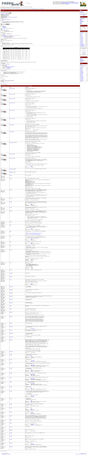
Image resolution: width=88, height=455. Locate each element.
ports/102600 (32, 374)
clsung (10, 368)
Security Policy (82, 21)
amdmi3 (10, 286)
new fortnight (82, 79)
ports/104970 (32, 360)
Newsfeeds (81, 61)
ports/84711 (32, 424)
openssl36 (82, 40)
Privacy (81, 22)
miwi (10, 323)
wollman (11, 446)
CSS (83, 453)
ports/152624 (32, 328)
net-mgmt (3, 13)
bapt (10, 175)
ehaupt (10, 354)
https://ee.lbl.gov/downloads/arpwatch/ (6, 19)
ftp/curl (6, 65)
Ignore (81, 70)
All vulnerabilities (84, 52)
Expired (81, 74)
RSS (85, 453)
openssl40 (82, 42)
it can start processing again (34, 8)
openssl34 (82, 36)
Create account (82, 12)
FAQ (81, 20)
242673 (31, 204)
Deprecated (82, 69)
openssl (81, 34)
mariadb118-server (83, 46)
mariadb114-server (83, 45)
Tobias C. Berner (11, 142)
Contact (81, 23)
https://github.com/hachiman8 (35, 234)
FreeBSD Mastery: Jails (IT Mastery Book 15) (70, 2)
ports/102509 (32, 378)
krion (10, 433)
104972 (31, 356)
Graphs (81, 64)
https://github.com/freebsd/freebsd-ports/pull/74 (33, 233)
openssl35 (82, 38)
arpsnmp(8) (4, 26)
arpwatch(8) (4, 27)
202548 (31, 239)
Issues (81, 19)
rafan (10, 398)
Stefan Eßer (11, 124)
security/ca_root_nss (11, 66)
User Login (81, 11)
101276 (31, 388)
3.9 (1, 13)
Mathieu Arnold (11, 172)
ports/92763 (32, 413)
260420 (31, 166)
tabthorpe (11, 302)
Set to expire (82, 75)
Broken (81, 68)
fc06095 (6, 16)
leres (10, 198)
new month (82, 80)
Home (81, 58)
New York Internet (82, 14)
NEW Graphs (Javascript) (83, 65)
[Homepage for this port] (1, 24)
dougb (10, 312)
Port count (82, 67)
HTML (82, 453)
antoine (10, 273)
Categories (81, 59)
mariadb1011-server (83, 44)
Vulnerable (82, 73)
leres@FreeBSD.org (6, 14)
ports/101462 (32, 383)
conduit (81, 33)
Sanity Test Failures (82, 60)
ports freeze (4, 8)
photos (67, 3)
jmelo (10, 359)
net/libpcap (7, 67)
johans (10, 373)
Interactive (82, 76)
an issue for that (42, 8)
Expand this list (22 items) (4, 29)
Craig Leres (11, 88)
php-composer (82, 32)
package (5, 36)
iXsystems (85, 14)
